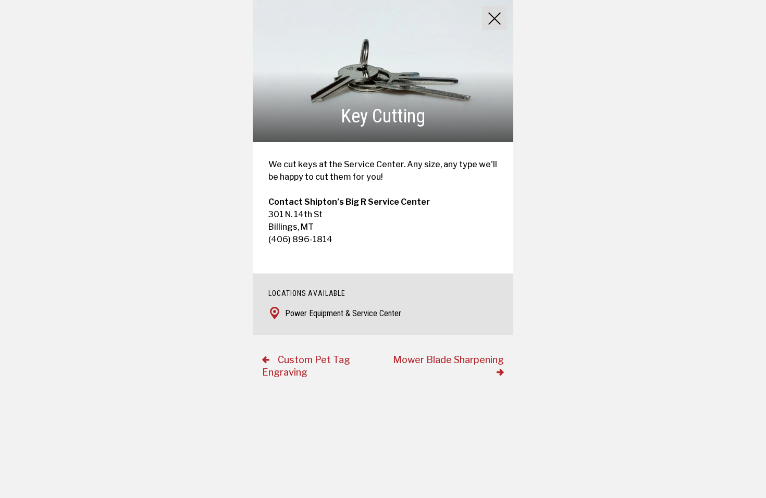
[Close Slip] (494, 18)
